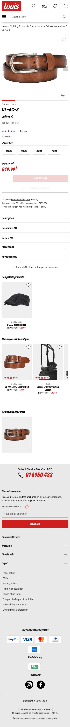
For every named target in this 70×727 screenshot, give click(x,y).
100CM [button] (9, 151)
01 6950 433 (38, 475)
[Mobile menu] (4, 16)
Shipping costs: (8, 203)
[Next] (65, 68)
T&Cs (5, 578)
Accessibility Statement (14, 604)
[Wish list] (55, 6)
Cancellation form (12, 594)
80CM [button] (39, 151)
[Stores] (33, 6)
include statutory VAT (20, 199)
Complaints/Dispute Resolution (18, 599)
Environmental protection (15, 609)
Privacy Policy (10, 583)
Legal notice (9, 573)
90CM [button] (54, 151)
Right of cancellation (13, 588)
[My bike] (44, 6)
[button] (64, 16)
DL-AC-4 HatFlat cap (16, 325)
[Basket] (65, 6)
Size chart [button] (7, 136)
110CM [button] (24, 151)
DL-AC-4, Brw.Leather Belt (17, 387)
